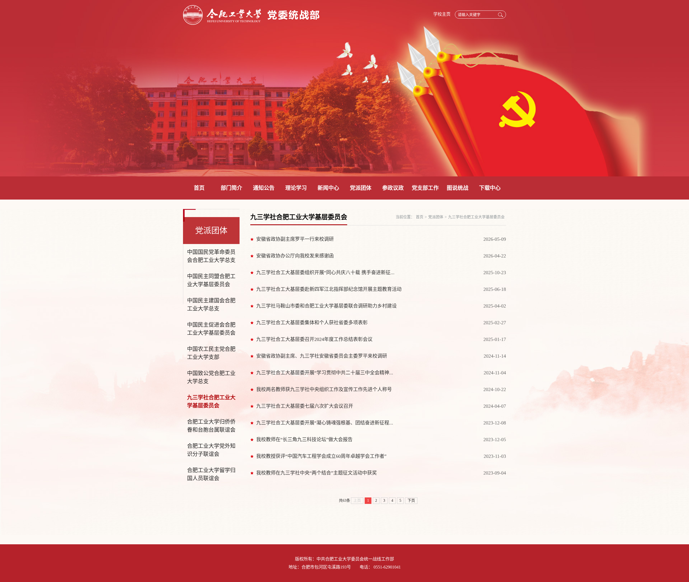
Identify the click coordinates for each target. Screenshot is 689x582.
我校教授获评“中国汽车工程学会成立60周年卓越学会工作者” (321, 456)
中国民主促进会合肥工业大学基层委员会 (211, 329)
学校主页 (442, 14)
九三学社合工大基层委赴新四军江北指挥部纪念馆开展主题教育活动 (329, 289)
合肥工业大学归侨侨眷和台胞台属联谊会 (211, 426)
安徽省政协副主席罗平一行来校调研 (295, 239)
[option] (344, 88)
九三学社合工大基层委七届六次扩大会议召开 (304, 406)
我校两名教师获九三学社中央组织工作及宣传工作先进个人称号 (324, 389)
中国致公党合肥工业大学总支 (211, 377)
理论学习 (296, 188)
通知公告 (264, 188)
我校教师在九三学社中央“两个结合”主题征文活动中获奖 (316, 473)
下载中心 (490, 188)
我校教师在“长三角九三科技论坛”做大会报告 (304, 439)
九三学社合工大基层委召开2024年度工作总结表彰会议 (314, 339)
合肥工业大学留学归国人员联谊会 (211, 474)
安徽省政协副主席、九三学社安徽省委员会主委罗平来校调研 (321, 356)
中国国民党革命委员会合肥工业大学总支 (211, 256)
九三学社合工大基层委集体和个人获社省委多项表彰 (312, 322)
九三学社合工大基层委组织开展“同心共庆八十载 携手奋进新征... (325, 272)
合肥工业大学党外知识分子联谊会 (211, 450)
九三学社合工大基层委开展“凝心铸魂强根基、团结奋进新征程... (324, 423)
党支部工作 (425, 188)
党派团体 (360, 188)
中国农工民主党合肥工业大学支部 (211, 353)
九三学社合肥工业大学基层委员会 (211, 402)
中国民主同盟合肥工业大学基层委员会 (211, 280)
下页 (411, 501)
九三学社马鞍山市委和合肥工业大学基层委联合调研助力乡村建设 (326, 306)
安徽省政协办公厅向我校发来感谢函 (295, 256)
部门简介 (231, 188)
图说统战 (457, 188)
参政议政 (393, 188)
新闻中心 (328, 188)
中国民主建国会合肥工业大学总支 (211, 305)
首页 (199, 188)
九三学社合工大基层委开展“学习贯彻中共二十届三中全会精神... (324, 372)
